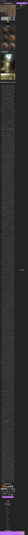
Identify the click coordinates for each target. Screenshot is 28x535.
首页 (6, 507)
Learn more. (17, 533)
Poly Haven (4, 0)
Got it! (22, 533)
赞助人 (5, 82)
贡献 (7, 515)
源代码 (8, 517)
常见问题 (7, 508)
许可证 (8, 522)
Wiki (7, 516)
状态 (7, 520)
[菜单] (27, 1)
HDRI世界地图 (8, 512)
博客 (6, 511)
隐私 (7, 524)
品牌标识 (8, 526)
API (7, 525)
